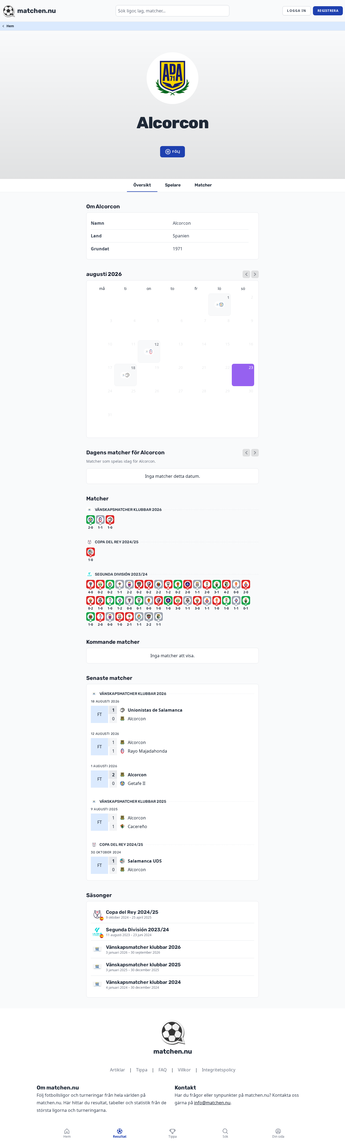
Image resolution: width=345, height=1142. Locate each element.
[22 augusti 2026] (246, 452)
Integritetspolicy (218, 1070)
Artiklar (117, 1070)
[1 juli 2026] (246, 274)
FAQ (162, 1070)
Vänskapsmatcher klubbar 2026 (128, 509)
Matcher (203, 185)
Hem (10, 26)
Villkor (184, 1070)
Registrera (328, 10)
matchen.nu (172, 1051)
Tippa (141, 1070)
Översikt (142, 185)
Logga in (296, 10)
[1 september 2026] (255, 274)
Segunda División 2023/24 (121, 574)
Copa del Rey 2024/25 (117, 542)
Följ (176, 151)
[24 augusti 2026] (255, 452)
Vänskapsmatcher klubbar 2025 (132, 801)
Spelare (173, 185)
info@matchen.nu (212, 1103)
